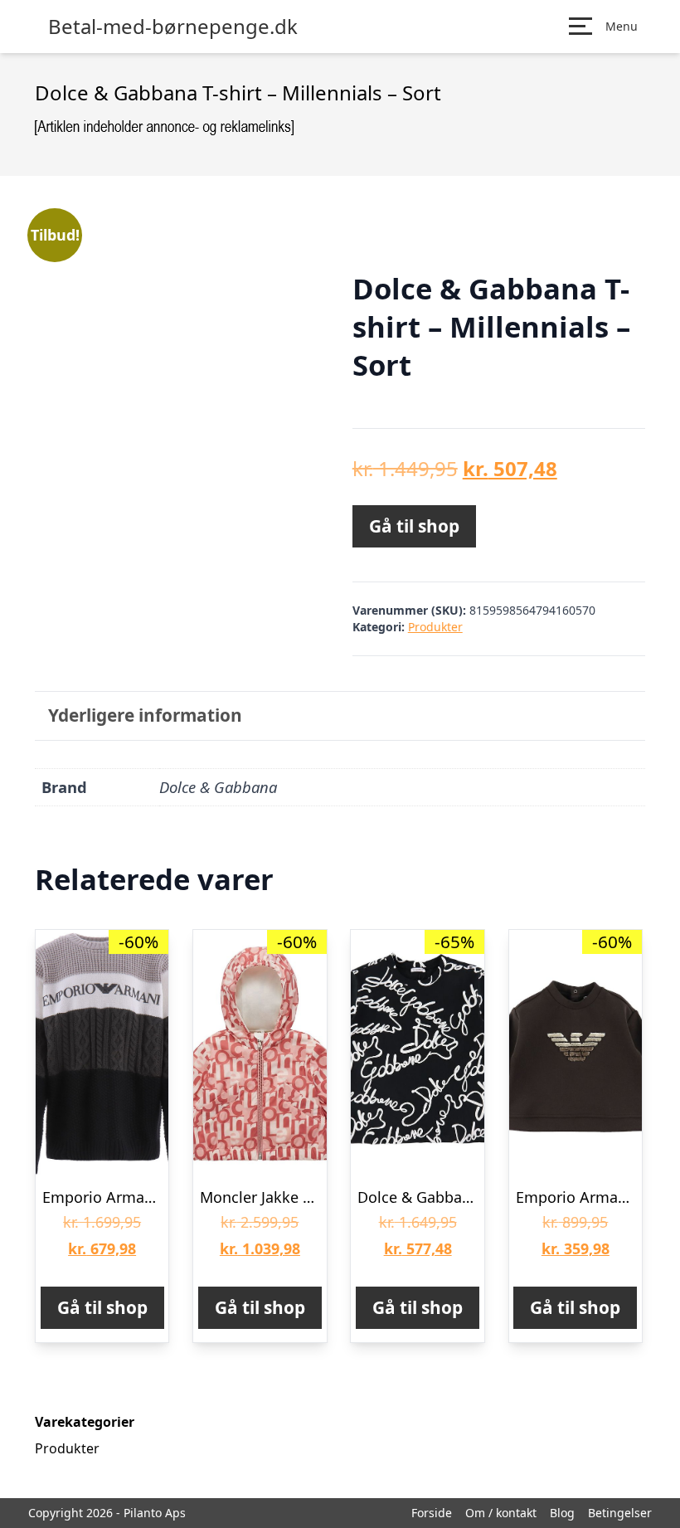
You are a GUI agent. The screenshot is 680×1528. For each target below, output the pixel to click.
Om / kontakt (501, 1513)
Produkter (435, 627)
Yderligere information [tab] (145, 715)
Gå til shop (414, 526)
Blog (562, 1513)
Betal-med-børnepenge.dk (173, 26)
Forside (431, 1513)
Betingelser (620, 1513)
